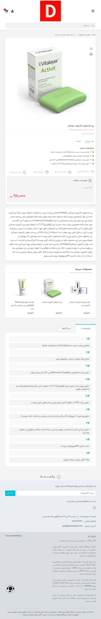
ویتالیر (87, 141)
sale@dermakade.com (72, 526)
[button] (8, 11)
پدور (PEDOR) (90, 586)
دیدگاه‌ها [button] (66, 328)
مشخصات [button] (85, 328)
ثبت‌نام (10, 493)
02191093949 (77, 521)
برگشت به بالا (48, 477)
